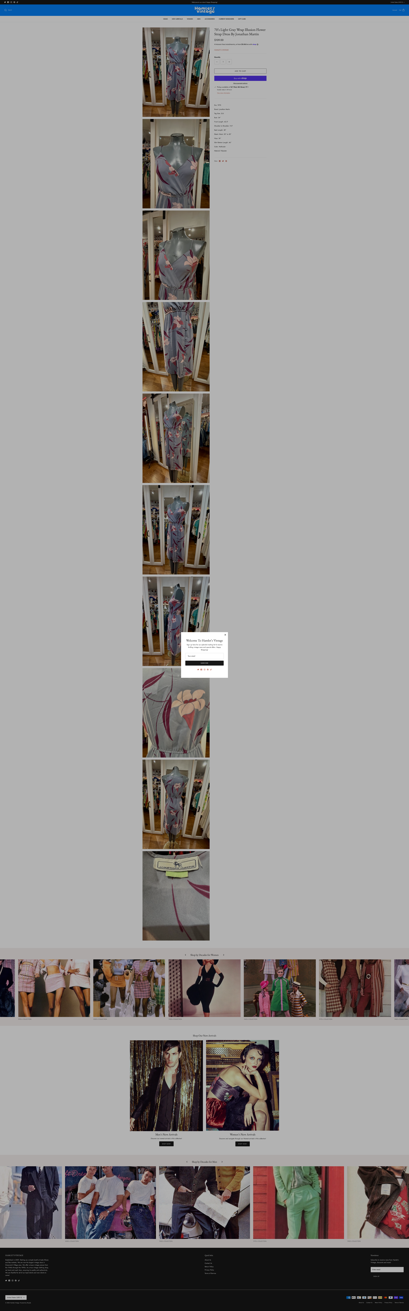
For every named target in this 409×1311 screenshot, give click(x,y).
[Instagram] (204, 669)
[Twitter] (198, 669)
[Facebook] (201, 669)
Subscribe (204, 663)
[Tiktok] (211, 669)
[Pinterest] (208, 669)
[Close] (225, 634)
